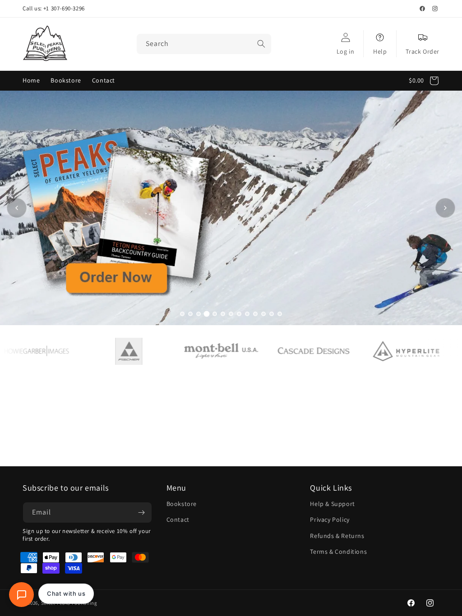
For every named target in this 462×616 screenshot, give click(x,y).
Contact (177, 519)
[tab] (182, 314)
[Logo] (113, 351)
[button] (426, 81)
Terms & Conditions (338, 551)
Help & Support (332, 504)
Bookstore (181, 504)
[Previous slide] (17, 208)
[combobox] (204, 44)
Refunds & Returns (337, 536)
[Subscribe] (142, 512)
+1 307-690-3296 (64, 8)
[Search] (261, 44)
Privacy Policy (329, 519)
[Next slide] (445, 208)
